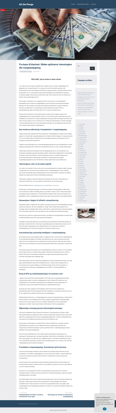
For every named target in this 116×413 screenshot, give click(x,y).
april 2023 (81, 184)
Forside (73, 4)
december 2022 (83, 189)
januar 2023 (82, 187)
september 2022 (83, 195)
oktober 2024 (82, 156)
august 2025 (82, 142)
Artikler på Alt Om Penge (83, 4)
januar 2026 (82, 133)
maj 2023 (81, 182)
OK (104, 409)
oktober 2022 (82, 193)
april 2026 (81, 129)
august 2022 (82, 197)
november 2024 (83, 154)
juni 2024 (81, 161)
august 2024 (82, 157)
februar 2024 (82, 169)
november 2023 (83, 171)
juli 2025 (81, 144)
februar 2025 (82, 150)
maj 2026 (81, 128)
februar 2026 (82, 131)
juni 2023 (81, 180)
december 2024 (83, 152)
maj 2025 (81, 148)
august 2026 (82, 124)
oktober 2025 (82, 139)
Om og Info (93, 4)
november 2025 (83, 137)
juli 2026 (81, 126)
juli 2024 (81, 159)
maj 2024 (81, 163)
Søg (78, 65)
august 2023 (82, 176)
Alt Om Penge (26, 4)
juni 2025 (81, 146)
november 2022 (83, 191)
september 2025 (83, 141)
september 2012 (83, 200)
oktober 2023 (82, 172)
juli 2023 (81, 178)
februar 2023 (82, 185)
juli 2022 (81, 199)
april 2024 (81, 165)
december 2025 (83, 135)
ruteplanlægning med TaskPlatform (43, 185)
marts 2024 (82, 167)
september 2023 (83, 174)
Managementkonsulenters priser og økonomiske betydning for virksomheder (86, 98)
